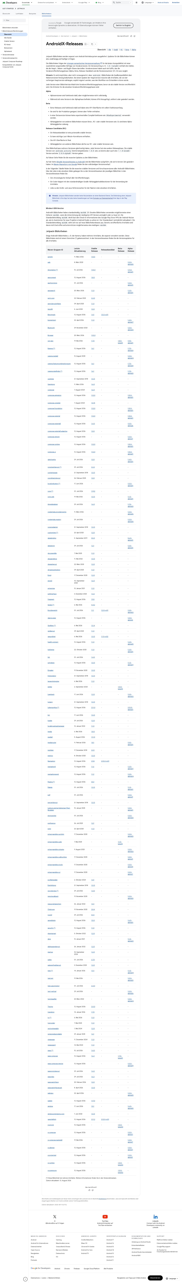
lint (49, 715)
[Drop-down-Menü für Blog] (104, 2)
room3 (50, 915)
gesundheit (52, 637)
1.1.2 (92, 774)
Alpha (134, 50)
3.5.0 (93, 538)
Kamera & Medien (62, 1250)
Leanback (51, 694)
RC (121, 50)
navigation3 (52, 767)
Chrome (67, 1269)
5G (57, 1257)
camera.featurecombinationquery (59, 364)
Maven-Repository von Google (65, 164)
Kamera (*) (51, 348)
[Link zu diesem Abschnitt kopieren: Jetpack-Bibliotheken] (69, 231)
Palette (50, 787)
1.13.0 (93, 257)
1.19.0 (93, 491)
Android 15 (110, 1247)
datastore (51, 546)
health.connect (53, 642)
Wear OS (84, 1243)
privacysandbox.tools (55, 865)
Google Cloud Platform (92, 1269)
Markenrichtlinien (54, 1278)
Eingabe (50, 670)
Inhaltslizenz (103, 1199)
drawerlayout (52, 564)
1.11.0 (93, 737)
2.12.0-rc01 (105, 1119)
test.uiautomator (54, 986)
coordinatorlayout (54, 478)
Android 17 (110, 1240)
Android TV (85, 1253)
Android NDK (136, 1255)
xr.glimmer (51, 1148)
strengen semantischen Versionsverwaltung (83, 63)
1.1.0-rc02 (104, 637)
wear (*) (50, 1051)
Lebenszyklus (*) (53, 708)
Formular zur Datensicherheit (103, 198)
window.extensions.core (56, 1114)
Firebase (77, 1269)
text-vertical (52, 991)
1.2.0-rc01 (104, 610)
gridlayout (51, 631)
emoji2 (50, 581)
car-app (50, 341)
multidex (51, 750)
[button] (13, 31)
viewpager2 (52, 1045)
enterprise (51, 588)
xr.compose (52, 1132)
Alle (109, 50)
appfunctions (52, 283)
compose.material (54, 416)
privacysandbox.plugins (56, 849)
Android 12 (110, 1257)
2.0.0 (93, 1007)
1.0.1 (92, 904)
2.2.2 (93, 467)
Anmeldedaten (53, 504)
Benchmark (51, 315)
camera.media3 (53, 356)
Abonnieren (155, 1278)
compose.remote (54, 437)
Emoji (49, 575)
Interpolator (52, 676)
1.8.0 (93, 277)
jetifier (50, 687)
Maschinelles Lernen (63, 1243)
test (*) (50, 971)
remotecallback (53, 896)
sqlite (50, 960)
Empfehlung (52, 885)
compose (51, 390)
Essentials (26, 2)
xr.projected (52, 1155)
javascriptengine (53, 681)
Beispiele (32, 14)
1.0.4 (93, 626)
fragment (51, 599)
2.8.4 (93, 909)
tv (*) (49, 1018)
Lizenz (44, 1278)
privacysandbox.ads (55, 842)
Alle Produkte (108, 1269)
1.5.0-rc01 (104, 315)
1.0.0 (93, 379)
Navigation (51, 761)
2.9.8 (92, 761)
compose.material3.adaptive (57, 431)
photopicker (52, 816)
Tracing (50, 1007)
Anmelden (175, 2)
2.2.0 (93, 298)
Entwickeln (66, 2)
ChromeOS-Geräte (87, 1247)
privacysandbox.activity (56, 834)
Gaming (59, 1240)
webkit (50, 1101)
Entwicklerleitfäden (138, 1245)
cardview (51, 379)
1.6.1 (92, 348)
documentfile (52, 553)
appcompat (52, 277)
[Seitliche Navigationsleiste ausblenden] (25, 1279)
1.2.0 (93, 533)
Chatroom (51, 909)
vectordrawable (53, 1029)
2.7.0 (93, 960)
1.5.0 (93, 920)
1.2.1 (92, 546)
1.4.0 (93, 424)
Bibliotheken (46, 14)
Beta (127, 50)
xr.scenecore (52, 1170)
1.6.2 (92, 1056)
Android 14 (110, 1250)
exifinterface (52, 594)
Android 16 (110, 1243)
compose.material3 (54, 424)
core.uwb (51, 497)
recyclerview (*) (53, 891)
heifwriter (51, 650)
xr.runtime (51, 1163)
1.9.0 (92, 599)
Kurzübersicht (52, 610)
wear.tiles (51, 1077)
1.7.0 (92, 341)
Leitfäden (19, 14)
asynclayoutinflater (54, 304)
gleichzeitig (52, 460)
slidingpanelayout (54, 947)
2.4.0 (93, 986)
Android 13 (110, 1253)
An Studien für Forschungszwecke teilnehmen (167, 1251)
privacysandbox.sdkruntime (57, 857)
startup (50, 952)
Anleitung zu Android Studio (141, 1242)
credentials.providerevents (57, 512)
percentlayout (53, 803)
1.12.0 (93, 395)
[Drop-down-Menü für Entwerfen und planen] (57, 2)
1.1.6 (92, 767)
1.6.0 (93, 384)
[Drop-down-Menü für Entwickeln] (73, 2)
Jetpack (21, 9)
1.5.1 (92, 1106)
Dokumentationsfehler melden (167, 1243)
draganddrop (52, 559)
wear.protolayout (54, 1071)
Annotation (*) (53, 270)
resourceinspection (54, 904)
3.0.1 (92, 915)
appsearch (51, 291)
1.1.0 (92, 291)
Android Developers (52, 36)
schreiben (51, 663)
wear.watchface (53, 1082)
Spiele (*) (51, 605)
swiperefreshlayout (54, 965)
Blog (99, 2)
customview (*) (53, 533)
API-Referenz (136, 1249)
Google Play (82, 2)
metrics (50, 756)
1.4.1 (92, 315)
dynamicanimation (54, 570)
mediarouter (52, 743)
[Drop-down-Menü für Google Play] (90, 2)
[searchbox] (14, 20)
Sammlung (51, 384)
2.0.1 (93, 750)
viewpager (51, 1040)
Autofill (50, 309)
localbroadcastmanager (56, 726)
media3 (50, 737)
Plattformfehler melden (165, 1240)
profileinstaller (53, 880)
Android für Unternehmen (39, 1243)
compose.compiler (54, 403)
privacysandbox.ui (54, 872)
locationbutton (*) (54, 484)
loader (50, 721)
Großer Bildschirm (87, 1240)
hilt (49, 657)
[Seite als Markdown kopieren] (92, 44)
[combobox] (122, 2)
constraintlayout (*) (54, 467)
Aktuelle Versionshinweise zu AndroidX (70, 162)
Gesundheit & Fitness (63, 1247)
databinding (52, 538)
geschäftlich (52, 1119)
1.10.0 (93, 270)
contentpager (52, 473)
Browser (50, 335)
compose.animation (54, 395)
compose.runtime (54, 444)
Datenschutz (60, 1253)
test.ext (50, 978)
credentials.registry (54, 520)
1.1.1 (92, 610)
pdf (49, 795)
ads (49, 262)
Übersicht (6, 14)
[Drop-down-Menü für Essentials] (32, 2)
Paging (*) (51, 782)
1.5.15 (93, 403)
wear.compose (53, 1056)
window (50, 1106)
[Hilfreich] (131, 36)
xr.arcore (51, 1125)
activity (50, 257)
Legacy (50, 702)
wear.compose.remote (55, 1064)
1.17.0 (93, 1101)
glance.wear (52, 618)
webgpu (50, 1093)
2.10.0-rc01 (105, 761)
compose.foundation (55, 408)
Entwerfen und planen (46, 2)
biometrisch (52, 320)
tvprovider (51, 1023)
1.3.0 (93, 309)
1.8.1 (92, 743)
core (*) (50, 491)
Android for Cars (86, 1250)
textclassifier (52, 999)
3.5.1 (92, 782)
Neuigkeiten (35, 1253)
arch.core (51, 298)
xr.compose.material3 (55, 1140)
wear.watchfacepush (55, 1088)
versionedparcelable (55, 1034)
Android (33, 1240)
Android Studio (163, 2)
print (49, 829)
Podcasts (34, 1260)
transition (51, 1012)
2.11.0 (93, 708)
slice (49, 939)
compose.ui (52, 452)
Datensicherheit (36, 1247)
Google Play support (163, 1247)
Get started (8, 9)
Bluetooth (51, 328)
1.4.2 (93, 594)
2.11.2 (93, 1119)
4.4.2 (93, 605)
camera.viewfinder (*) (55, 371)
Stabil (116, 50)
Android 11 (110, 1260)
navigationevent (53, 774)
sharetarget (52, 934)
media (50, 732)
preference (51, 823)
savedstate (52, 920)
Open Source (35, 1250)
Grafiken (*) (52, 626)
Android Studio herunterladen (142, 1252)
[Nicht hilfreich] (134, 36)
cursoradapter (53, 527)
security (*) (51, 928)
